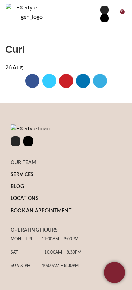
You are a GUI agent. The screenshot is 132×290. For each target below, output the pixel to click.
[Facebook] (104, 18)
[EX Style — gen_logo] (24, 12)
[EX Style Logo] (30, 129)
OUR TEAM (24, 162)
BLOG (17, 186)
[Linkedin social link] (83, 81)
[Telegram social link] (100, 81)
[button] (66, 14)
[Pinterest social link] (66, 81)
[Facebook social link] (32, 81)
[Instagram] (104, 10)
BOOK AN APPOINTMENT (41, 210)
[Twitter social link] (49, 81)
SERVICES (22, 174)
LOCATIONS (25, 198)
